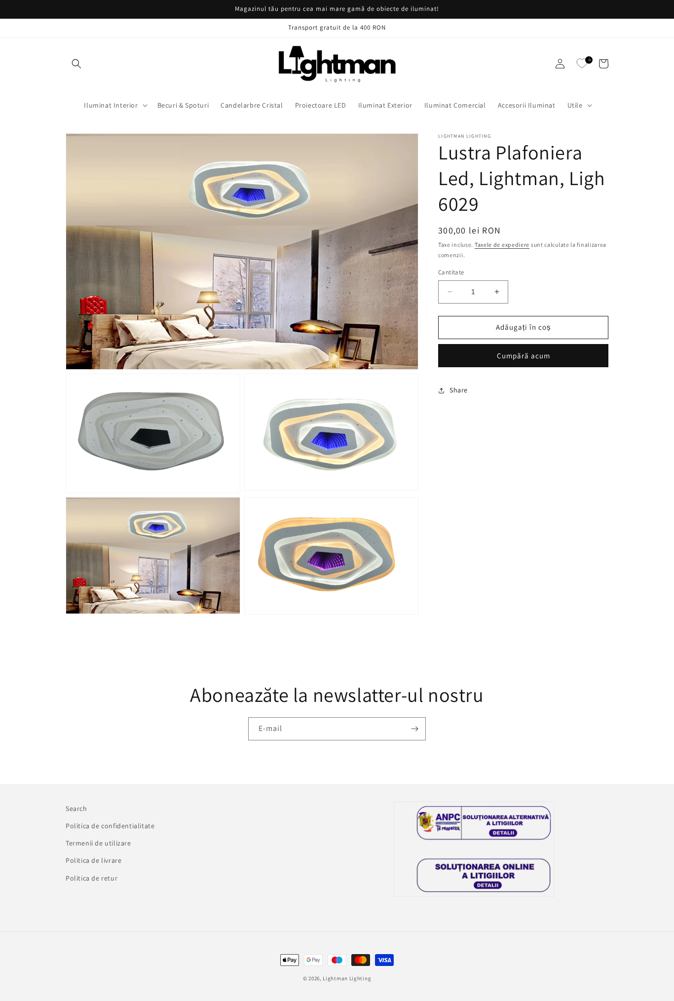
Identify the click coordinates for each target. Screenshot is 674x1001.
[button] (76, 64)
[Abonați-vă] (414, 728)
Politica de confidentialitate (110, 825)
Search (76, 808)
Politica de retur (91, 878)
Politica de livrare (93, 860)
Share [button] (458, 389)
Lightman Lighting (347, 978)
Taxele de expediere (502, 244)
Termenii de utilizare (98, 843)
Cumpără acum (523, 355)
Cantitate (451, 272)
